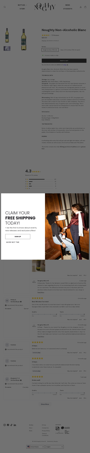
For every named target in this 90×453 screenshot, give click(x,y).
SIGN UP (18, 236)
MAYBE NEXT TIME (12, 242)
